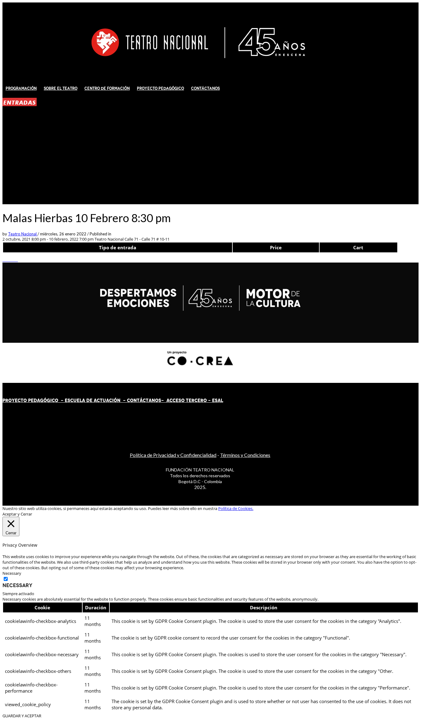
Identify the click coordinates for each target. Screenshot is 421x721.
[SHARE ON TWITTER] (4, 260)
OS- (160, 400)
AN (152, 400)
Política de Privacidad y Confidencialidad (173, 455)
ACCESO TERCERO (187, 400)
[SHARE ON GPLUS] (10, 260)
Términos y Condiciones (245, 455)
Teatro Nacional (23, 233)
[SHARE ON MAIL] (16, 260)
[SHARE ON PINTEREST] (13, 260)
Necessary (17, 585)
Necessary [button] (11, 573)
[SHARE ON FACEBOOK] (7, 260)
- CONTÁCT (135, 400)
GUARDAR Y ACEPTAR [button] (21, 716)
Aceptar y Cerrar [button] (17, 514)
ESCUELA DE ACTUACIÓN (93, 400)
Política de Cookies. (235, 508)
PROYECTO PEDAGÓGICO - (33, 400)
